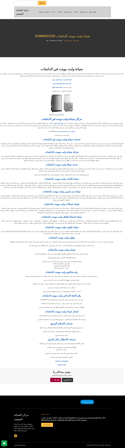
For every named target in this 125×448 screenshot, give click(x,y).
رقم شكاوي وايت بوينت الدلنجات (61, 272)
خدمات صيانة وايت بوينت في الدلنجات (62, 139)
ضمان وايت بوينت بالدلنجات (62, 249)
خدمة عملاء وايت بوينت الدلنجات (62, 164)
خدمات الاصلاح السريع (62, 323)
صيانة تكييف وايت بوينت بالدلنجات (61, 227)
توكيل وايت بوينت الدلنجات (61, 237)
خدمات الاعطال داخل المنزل (62, 339)
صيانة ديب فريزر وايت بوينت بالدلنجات (62, 191)
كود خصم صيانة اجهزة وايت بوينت (61, 83)
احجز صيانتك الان (87, 402)
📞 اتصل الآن (55, 380)
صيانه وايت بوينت (58, 123)
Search (42, 3)
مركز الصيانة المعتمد (20, 445)
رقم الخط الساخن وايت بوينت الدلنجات (61, 295)
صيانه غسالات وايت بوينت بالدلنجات (61, 204)
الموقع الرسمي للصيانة (61, 361)
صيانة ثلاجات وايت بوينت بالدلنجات (61, 178)
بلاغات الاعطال (61, 365)
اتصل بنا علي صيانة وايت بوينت (66, 131)
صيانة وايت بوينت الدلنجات (71, 40)
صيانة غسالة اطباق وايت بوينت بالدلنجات (61, 216)
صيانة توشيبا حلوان (57, 87)
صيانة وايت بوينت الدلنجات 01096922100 (62, 36)
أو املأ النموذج (67, 380)
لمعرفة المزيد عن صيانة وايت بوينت (62, 79)
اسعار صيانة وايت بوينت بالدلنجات (61, 311)
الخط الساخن (47, 425)
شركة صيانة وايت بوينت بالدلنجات (61, 152)
